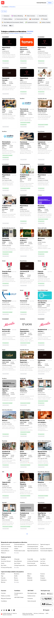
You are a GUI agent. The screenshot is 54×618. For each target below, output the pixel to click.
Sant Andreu (17, 563)
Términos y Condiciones (39, 613)
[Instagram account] (4, 610)
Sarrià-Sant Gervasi (6, 561)
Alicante (16, 580)
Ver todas (16, 552)
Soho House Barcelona (7, 409)
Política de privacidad (27, 613)
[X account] (11, 610)
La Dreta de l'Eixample (32, 561)
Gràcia (2, 563)
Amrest (3, 260)
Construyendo (4, 548)
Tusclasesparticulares (42, 67)
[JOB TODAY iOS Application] (43, 593)
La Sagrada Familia (32, 565)
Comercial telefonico (19, 544)
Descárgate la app (32, 593)
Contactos (30, 598)
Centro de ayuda (32, 601)
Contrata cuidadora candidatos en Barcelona (20, 33)
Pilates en (3, 552)
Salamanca (4, 580)
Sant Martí (43, 559)
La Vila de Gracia (44, 565)
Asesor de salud (18, 546)
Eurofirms (22, 98)
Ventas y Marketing (18, 15)
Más (10, 25)
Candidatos (4, 601)
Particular (22, 471)
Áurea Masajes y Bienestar (43, 471)
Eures (41, 546)
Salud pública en (5, 550)
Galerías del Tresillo (42, 228)
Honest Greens (5, 67)
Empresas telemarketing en (46, 548)
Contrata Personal (41, 2)
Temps (21, 36)
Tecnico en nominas (6, 546)
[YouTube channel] (9, 610)
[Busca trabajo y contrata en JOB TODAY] (2, 2)
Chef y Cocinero (31, 15)
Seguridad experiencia (32, 550)
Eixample (3, 559)
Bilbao (28, 575)
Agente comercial (5, 544)
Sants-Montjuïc (18, 561)
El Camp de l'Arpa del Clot (6, 567)
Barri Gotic (3, 565)
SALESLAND (22, 378)
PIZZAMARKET (5, 36)
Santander (29, 580)
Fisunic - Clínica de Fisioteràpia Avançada (45, 441)
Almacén (45, 19)
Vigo (2, 575)
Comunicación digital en (46, 550)
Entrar (50, 2)
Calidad (16, 548)
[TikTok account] (1, 610)
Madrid (3, 573)
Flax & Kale (4, 440)
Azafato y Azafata (45, 22)
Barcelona (16, 573)
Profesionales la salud (19, 550)
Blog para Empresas (6, 598)
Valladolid (29, 578)
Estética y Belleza (8, 19)
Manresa (3, 582)
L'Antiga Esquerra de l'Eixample (19, 565)
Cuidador (40, 195)
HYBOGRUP (4, 290)
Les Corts (42, 561)
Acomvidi (40, 378)
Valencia (29, 573)
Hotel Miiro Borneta (42, 98)
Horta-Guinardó (31, 563)
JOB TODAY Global (18, 597)
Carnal (21, 228)
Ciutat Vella (30, 559)
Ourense (42, 573)
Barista (5, 25)
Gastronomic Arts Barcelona (8, 98)
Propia (39, 409)
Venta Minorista (43, 15)
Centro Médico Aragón (43, 290)
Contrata (3, 593)
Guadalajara (43, 580)
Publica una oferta (5, 595)
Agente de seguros (45, 544)
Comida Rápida (35, 19)
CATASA (22, 131)
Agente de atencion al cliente (32, 544)
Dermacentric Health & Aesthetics (25, 410)
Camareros (6, 15)
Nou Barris (43, 563)
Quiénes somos (31, 595)
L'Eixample (16, 559)
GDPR (47, 613)
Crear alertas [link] (30, 31)
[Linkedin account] (14, 610)
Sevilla (15, 575)
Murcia (16, 578)
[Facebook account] (6, 610)
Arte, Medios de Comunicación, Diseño (13, 22)
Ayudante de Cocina (32, 22)
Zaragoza (42, 578)
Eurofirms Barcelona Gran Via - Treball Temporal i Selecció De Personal (9, 228)
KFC (3, 471)
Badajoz (42, 575)
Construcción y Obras (21, 19)
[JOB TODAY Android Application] (50, 593)
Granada (3, 578)
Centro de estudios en (32, 548)
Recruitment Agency (24, 440)
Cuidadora (22, 502)
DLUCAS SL (22, 319)
